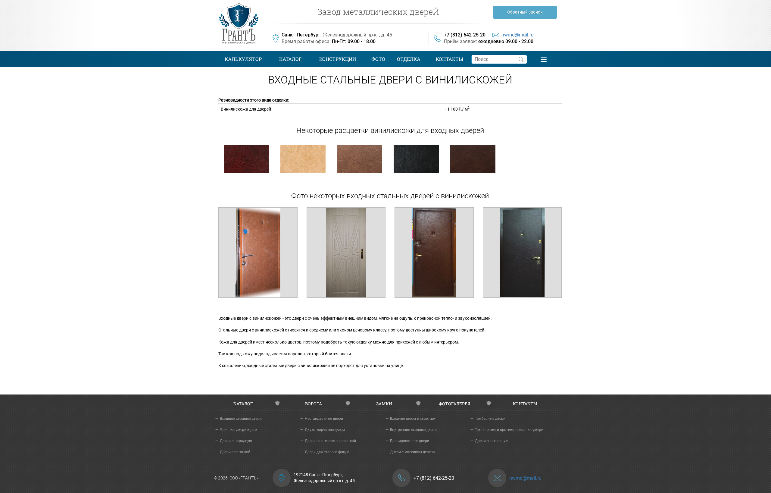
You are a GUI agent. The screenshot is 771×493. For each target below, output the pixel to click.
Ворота (313, 404)
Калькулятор (243, 59)
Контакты (449, 59)
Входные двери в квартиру (413, 418)
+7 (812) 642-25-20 (464, 35)
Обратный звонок (525, 12)
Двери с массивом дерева (412, 452)
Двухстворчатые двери (325, 430)
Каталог (290, 59)
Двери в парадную (236, 441)
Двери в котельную (491, 441)
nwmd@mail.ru (517, 35)
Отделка (408, 59)
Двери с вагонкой (235, 452)
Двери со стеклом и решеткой (330, 441)
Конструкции (337, 59)
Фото (378, 59)
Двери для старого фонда (327, 452)
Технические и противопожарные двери (509, 430)
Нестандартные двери (324, 418)
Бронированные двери (409, 441)
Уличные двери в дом (238, 430)
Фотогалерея (454, 404)
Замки (384, 404)
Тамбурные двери (490, 418)
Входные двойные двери (241, 418)
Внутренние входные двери (413, 430)
